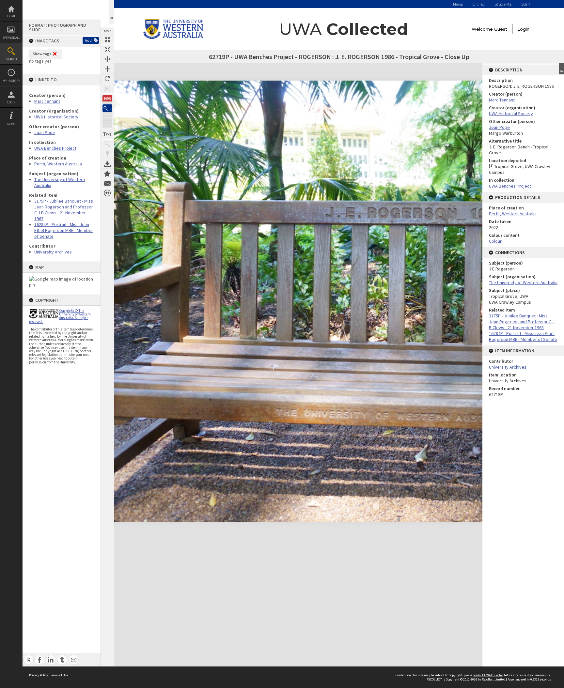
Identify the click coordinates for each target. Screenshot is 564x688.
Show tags (42, 53)
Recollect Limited (493, 679)
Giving (479, 4)
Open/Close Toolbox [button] (111, 12)
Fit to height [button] (107, 69)
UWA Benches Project (55, 148)
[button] (107, 108)
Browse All (11, 38)
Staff (525, 4)
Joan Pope (44, 132)
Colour (495, 241)
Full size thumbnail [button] (107, 39)
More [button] (11, 124)
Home (11, 16)
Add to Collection (107, 173)
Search (11, 59)
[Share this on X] (29, 656)
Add (88, 40)
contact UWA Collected (488, 675)
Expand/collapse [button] (561, 68)
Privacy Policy (38, 675)
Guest (500, 29)
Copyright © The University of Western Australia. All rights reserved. (60, 316)
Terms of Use (59, 675)
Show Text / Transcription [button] (107, 134)
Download (107, 164)
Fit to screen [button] (107, 49)
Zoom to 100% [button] (107, 88)
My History (11, 81)
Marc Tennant (47, 101)
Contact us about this (107, 183)
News (458, 4)
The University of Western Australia (523, 282)
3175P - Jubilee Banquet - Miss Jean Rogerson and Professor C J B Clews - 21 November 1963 (63, 210)
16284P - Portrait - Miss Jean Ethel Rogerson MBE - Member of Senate (63, 230)
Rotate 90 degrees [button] (107, 79)
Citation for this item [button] (107, 193)
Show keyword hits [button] (107, 144)
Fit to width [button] (107, 59)
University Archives (53, 252)
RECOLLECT (434, 679)
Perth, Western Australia (58, 164)
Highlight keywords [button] (107, 154)
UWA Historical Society (56, 117)
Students (502, 4)
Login (11, 102)
